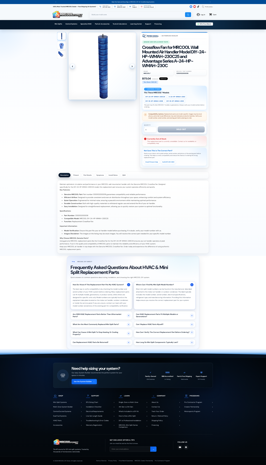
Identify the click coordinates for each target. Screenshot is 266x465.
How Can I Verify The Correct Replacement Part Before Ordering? (163, 332)
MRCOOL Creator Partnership (144, 461)
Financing (158, 24)
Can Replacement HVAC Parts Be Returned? (90, 342)
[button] (147, 6)
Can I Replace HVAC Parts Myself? (149, 324)
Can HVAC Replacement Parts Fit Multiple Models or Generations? (157, 315)
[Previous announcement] (56, 2)
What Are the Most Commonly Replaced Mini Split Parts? (96, 324)
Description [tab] (64, 175)
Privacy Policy (112, 461)
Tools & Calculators (120, 24)
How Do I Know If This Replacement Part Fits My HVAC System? (98, 285)
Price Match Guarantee (126, 461)
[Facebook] (186, 447)
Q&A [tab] (124, 175)
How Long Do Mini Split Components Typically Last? (157, 342)
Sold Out (181, 129)
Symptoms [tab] (100, 175)
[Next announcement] (210, 2)
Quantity (147, 125)
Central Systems (71, 24)
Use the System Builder (84, 381)
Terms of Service (101, 461)
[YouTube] (180, 447)
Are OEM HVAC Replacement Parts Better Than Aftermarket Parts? (97, 315)
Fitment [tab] (76, 175)
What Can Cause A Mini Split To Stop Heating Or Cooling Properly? (95, 333)
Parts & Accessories (102, 24)
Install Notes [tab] (113, 175)
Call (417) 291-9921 (168, 162)
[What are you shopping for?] (188, 14)
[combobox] (141, 15)
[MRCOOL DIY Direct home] (77, 442)
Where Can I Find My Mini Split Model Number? (155, 285)
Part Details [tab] (88, 175)
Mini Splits (58, 24)
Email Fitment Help (151, 162)
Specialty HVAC (86, 24)
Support (148, 24)
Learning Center (136, 24)
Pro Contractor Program (162, 461)
